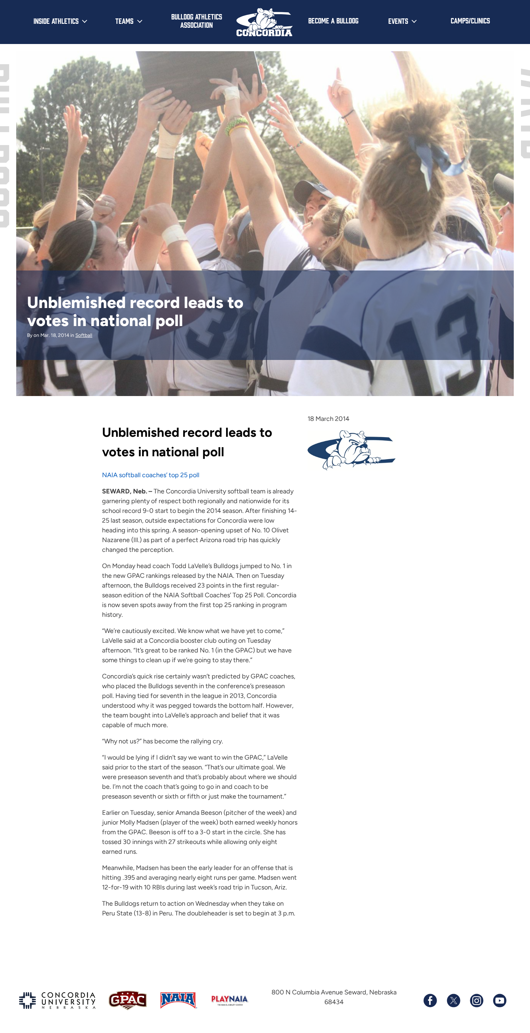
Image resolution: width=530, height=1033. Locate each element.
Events (398, 20)
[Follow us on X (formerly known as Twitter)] (453, 1000)
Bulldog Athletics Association (196, 20)
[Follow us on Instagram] (476, 1000)
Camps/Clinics (470, 20)
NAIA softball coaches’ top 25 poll (150, 475)
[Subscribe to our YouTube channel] (499, 1000)
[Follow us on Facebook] (430, 1000)
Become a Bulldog (333, 20)
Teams (124, 20)
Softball (83, 335)
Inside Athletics (56, 20)
